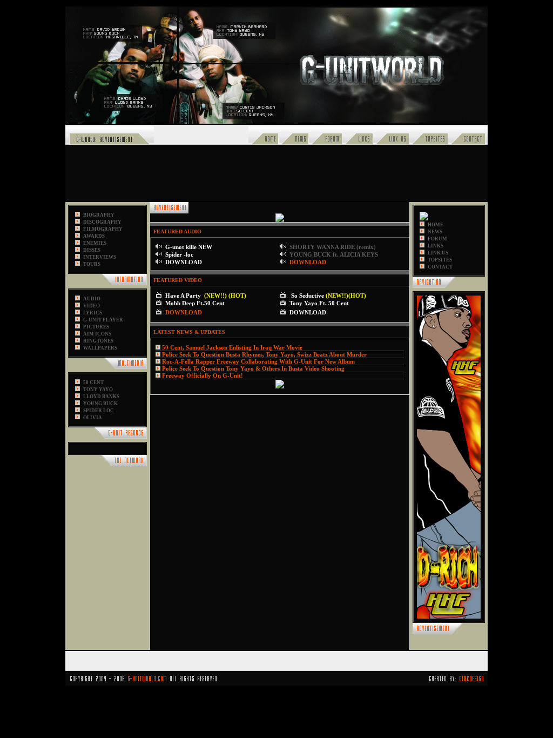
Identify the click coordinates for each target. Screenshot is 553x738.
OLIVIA (92, 417)
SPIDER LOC (98, 410)
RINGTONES (98, 341)
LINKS (435, 246)
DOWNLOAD (307, 262)
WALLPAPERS (100, 348)
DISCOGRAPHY (102, 222)
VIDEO (91, 305)
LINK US (438, 253)
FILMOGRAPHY (103, 229)
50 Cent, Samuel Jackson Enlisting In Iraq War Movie (232, 347)
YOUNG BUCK (100, 403)
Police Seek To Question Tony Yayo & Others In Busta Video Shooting (253, 368)
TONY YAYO (98, 389)
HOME (435, 224)
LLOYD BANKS (101, 396)
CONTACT (440, 267)
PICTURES (96, 327)
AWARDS (94, 236)
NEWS (435, 231)
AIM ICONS (97, 334)
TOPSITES (440, 260)
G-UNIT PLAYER (103, 320)
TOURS (91, 264)
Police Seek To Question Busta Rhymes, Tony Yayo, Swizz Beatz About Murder (264, 354)
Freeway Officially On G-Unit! (202, 375)
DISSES (91, 250)
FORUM (437, 238)
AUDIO (91, 298)
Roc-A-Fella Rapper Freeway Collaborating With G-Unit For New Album (258, 361)
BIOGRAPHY (98, 215)
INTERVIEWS (99, 257)
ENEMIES (94, 243)
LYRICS (92, 313)
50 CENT (93, 382)
